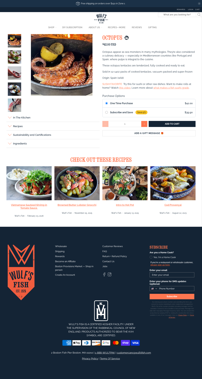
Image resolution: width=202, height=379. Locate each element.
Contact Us (108, 261)
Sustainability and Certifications (32, 134)
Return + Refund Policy (114, 256)
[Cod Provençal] (173, 183)
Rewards (181, 9)
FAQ (104, 251)
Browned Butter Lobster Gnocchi (77, 205)
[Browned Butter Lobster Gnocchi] (77, 183)
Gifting (152, 27)
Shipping (60, 251)
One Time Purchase (121, 103)
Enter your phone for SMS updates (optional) (168, 282)
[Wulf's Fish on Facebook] (104, 276)
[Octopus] (62, 65)
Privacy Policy (90, 358)
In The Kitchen (21, 117)
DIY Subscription (72, 27)
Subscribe (172, 296)
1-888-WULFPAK (105, 352)
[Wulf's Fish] (101, 18)
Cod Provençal (173, 205)
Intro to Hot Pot (125, 205)
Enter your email (158, 270)
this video (125, 87)
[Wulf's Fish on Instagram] (109, 276)
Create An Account (65, 274)
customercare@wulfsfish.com (134, 352)
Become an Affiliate (65, 261)
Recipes (18, 126)
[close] (199, 3)
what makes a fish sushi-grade (171, 87)
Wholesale (61, 246)
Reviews (137, 27)
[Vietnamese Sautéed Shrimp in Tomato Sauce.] (29, 183)
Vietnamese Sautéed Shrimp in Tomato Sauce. (29, 206)
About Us (94, 27)
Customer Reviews (112, 246)
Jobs (104, 266)
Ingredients (20, 143)
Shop (51, 27)
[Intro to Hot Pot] (125, 183)
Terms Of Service (110, 358)
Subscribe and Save (121, 112)
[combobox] (154, 288)
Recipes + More (116, 27)
